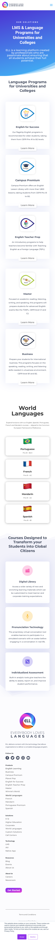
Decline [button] (33, 937)
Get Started (14, 890)
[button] (27, 411)
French (27, 471)
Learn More (27, 148)
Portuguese (27, 449)
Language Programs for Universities (28, 32)
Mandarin (27, 494)
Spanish (27, 516)
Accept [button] (22, 937)
